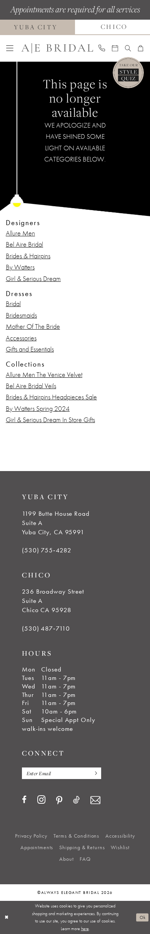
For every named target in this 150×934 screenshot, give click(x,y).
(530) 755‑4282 (46, 550)
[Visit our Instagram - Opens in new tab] (41, 800)
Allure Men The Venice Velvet (44, 374)
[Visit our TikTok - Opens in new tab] (76, 800)
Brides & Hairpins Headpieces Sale (51, 397)
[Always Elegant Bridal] (57, 48)
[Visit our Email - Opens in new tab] (95, 800)
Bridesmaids (21, 315)
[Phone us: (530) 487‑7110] (102, 48)
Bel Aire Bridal (24, 244)
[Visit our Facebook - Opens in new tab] (24, 800)
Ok (143, 917)
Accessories (21, 338)
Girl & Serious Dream (33, 278)
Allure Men (20, 233)
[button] (10, 48)
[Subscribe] (94, 773)
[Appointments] (115, 48)
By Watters (20, 267)
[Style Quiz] (128, 72)
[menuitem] (10, 48)
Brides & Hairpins (28, 256)
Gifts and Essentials (30, 349)
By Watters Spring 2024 (38, 408)
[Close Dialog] (7, 917)
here (85, 929)
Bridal (13, 304)
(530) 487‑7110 (46, 628)
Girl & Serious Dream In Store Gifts (50, 420)
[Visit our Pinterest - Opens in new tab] (59, 800)
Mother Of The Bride (33, 326)
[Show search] (128, 48)
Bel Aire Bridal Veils (31, 386)
